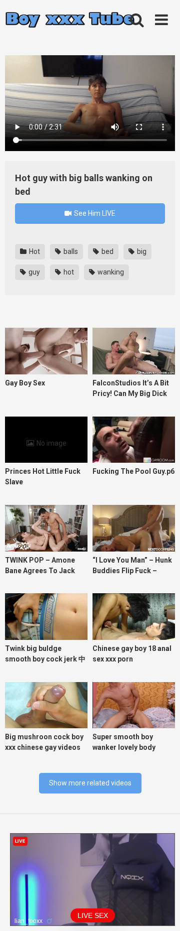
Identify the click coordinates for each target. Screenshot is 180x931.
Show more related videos (90, 783)
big (141, 251)
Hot (34, 251)
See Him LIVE (94, 213)
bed (107, 251)
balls (70, 251)
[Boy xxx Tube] (70, 20)
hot (68, 272)
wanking (110, 272)
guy (33, 272)
